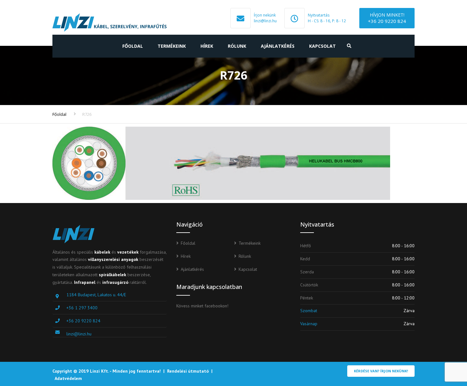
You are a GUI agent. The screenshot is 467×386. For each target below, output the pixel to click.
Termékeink (172, 46)
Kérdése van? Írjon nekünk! (381, 370)
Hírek (206, 46)
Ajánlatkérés (277, 46)
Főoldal (132, 46)
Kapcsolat (322, 46)
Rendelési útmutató (188, 371)
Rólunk (237, 46)
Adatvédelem (68, 378)
